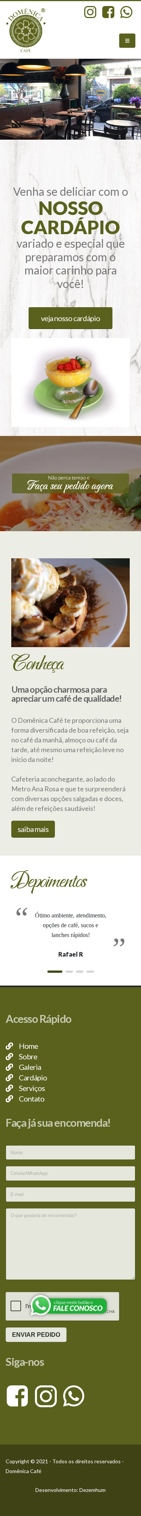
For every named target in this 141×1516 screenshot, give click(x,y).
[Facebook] (20, 1395)
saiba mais (33, 828)
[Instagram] (48, 1395)
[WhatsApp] (74, 1395)
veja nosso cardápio (70, 318)
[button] (55, 972)
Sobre (28, 1056)
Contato (31, 1098)
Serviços (32, 1087)
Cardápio (33, 1077)
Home (28, 1045)
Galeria (30, 1066)
